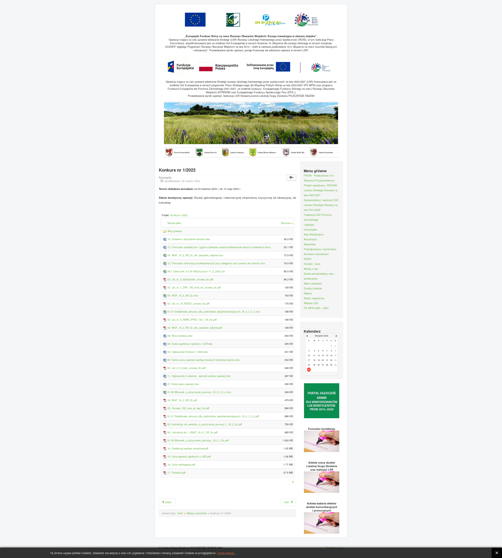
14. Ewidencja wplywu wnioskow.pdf (187, 448)
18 (314, 360)
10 (309, 355)
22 (331, 360)
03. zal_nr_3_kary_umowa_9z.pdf (186, 368)
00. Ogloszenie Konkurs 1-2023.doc (187, 352)
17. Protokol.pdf (176, 472)
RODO (307, 259)
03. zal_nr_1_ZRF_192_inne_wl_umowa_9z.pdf (194, 287)
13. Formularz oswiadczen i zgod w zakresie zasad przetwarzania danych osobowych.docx (219, 247)
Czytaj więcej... (226, 553)
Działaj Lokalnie (313, 288)
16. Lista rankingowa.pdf (181, 464)
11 (314, 355)
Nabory (308, 293)
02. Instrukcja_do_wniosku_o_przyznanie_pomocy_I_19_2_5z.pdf (204, 424)
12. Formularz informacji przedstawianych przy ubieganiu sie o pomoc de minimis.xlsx (216, 263)
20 (323, 360)
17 (309, 360)
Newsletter (310, 244)
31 (309, 369)
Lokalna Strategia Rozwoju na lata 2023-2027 (320, 192)
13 (323, 355)
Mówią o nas (311, 269)
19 (319, 360)
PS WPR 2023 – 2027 (316, 308)
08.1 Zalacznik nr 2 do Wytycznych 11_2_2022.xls (196, 271)
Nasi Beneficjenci (314, 234)
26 (319, 365)
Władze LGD (311, 303)
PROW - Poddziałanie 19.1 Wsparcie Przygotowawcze (319, 178)
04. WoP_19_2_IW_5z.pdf (182, 400)
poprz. (168, 502)
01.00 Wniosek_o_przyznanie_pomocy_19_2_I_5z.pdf (198, 440)
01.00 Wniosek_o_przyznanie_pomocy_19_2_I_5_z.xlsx (199, 392)
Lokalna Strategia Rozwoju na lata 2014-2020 (320, 207)
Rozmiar (286, 223)
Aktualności (310, 239)
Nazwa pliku (174, 223)
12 (319, 355)
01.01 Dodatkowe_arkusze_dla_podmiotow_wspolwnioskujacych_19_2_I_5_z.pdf (213, 416)
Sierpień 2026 (321, 335)
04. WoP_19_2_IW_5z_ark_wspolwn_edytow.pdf (194, 327)
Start (180, 513)
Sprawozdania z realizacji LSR (321, 200)
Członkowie (310, 229)
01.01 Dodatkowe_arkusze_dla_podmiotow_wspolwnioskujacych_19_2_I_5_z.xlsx (213, 311)
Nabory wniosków (196, 513)
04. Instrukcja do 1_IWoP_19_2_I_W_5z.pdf (192, 432)
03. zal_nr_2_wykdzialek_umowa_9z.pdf (190, 279)
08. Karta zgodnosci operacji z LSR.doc (190, 344)
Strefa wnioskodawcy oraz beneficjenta (319, 276)
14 (327, 355)
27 (323, 365)
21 (327, 360)
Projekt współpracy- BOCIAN (320, 185)
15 (331, 355)
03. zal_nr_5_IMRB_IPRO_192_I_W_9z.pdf (192, 319)
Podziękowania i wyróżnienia (320, 249)
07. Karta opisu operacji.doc (183, 384)
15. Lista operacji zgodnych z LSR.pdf (189, 456)
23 (335, 360)
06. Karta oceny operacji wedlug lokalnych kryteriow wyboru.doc (203, 360)
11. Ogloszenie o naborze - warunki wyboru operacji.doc (199, 376)
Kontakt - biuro (312, 264)
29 (331, 365)
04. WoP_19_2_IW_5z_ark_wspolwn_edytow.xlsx (195, 255)
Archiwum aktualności (316, 254)
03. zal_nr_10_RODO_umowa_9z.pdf (188, 303)
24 (309, 365)
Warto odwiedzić (313, 283)
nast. (287, 502)
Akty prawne (174, 231)
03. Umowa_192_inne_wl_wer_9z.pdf (188, 408)
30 (335, 365)
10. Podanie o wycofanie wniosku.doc (188, 239)
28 (327, 365)
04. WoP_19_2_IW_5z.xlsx (182, 295)
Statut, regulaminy (314, 298)
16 (335, 355)
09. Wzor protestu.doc (180, 336)
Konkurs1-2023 (178, 215)
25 (314, 365)
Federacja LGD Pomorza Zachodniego (318, 217)
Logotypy (309, 224)
